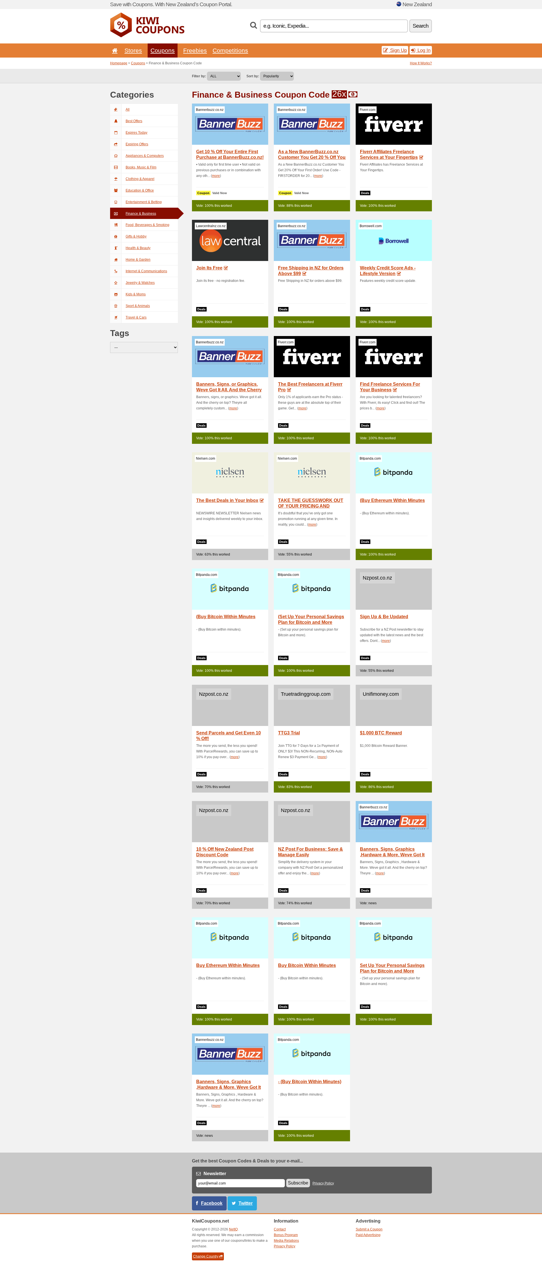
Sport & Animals (138, 306)
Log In (423, 50)
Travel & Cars (136, 317)
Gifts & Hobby (136, 236)
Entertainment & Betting (144, 202)
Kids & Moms (136, 294)
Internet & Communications (146, 271)
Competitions (230, 50)
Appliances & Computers (145, 156)
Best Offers (134, 121)
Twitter (246, 1203)
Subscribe (298, 1183)
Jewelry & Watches (140, 283)
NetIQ (233, 1229)
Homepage (118, 63)
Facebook (211, 1203)
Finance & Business (141, 214)
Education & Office (140, 190)
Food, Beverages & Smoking (147, 225)
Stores (133, 50)
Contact (280, 1229)
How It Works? (421, 63)
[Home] (113, 50)
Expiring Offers (137, 144)
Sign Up (398, 50)
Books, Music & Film (141, 167)
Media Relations (286, 1241)
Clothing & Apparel (140, 179)
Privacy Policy (323, 1183)
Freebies (195, 50)
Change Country (205, 1256)
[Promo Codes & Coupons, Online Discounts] (147, 36)
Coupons (162, 50)
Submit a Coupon (369, 1229)
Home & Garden (138, 260)
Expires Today (136, 133)
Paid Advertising (368, 1235)
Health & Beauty (138, 248)
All (128, 109)
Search (421, 26)
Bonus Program (286, 1235)
